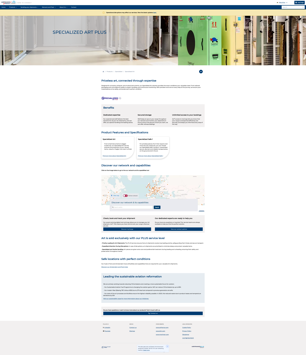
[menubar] (39, 7)
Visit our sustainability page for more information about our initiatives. (126, 298)
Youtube (107, 331)
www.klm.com (160, 331)
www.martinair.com (162, 334)
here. (155, 12)
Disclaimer (185, 334)
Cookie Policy (186, 327)
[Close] (167, 346)
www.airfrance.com (162, 327)
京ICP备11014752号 (188, 338)
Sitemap (132, 331)
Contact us (133, 327)
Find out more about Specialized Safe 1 (150, 156)
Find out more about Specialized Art (114, 156)
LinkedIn (107, 327)
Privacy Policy (186, 331)
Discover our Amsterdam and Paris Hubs (114, 267)
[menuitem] (3, 7)
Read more (146, 350)
